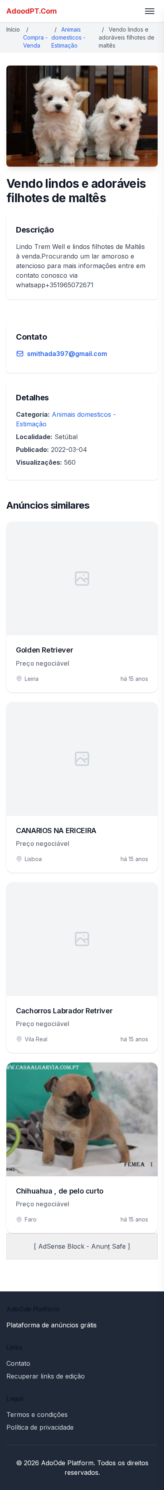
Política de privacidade (40, 1427)
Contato (18, 1363)
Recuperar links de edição (45, 1376)
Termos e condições (37, 1414)
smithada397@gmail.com (67, 354)
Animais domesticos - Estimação (68, 37)
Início (13, 29)
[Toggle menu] (150, 11)
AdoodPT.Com (31, 11)
